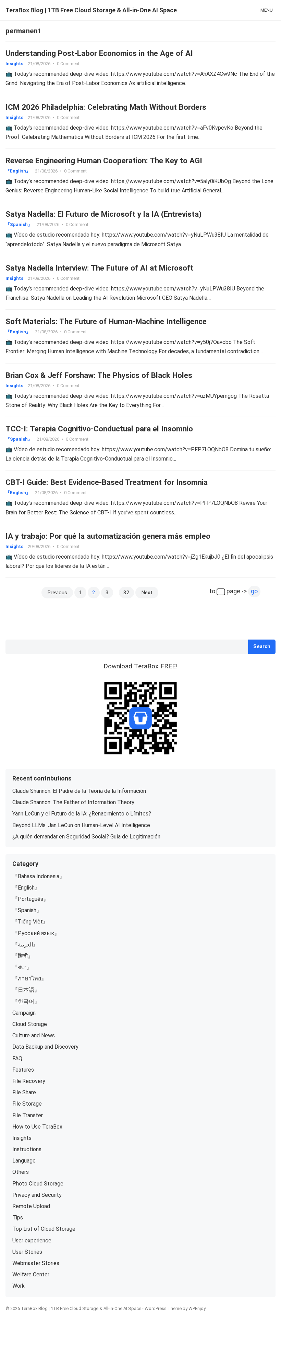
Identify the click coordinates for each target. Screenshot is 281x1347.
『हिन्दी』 (22, 956)
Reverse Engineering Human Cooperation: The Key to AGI (103, 160)
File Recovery (28, 1081)
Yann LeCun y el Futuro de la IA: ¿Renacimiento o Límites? (81, 813)
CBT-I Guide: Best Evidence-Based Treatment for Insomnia (106, 482)
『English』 (17, 171)
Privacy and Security (37, 1195)
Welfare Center (30, 1274)
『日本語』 (26, 990)
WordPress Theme (163, 1308)
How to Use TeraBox (37, 1126)
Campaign (24, 1013)
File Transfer (27, 1115)
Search (261, 646)
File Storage (27, 1103)
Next (146, 592)
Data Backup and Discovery (45, 1047)
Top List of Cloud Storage (43, 1229)
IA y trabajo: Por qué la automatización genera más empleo (107, 536)
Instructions (26, 1149)
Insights (14, 63)
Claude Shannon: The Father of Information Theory (73, 802)
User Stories (27, 1252)
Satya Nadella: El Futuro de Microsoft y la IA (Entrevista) (103, 214)
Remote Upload (31, 1206)
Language (24, 1160)
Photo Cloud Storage (37, 1183)
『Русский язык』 (36, 933)
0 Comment (68, 63)
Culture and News (33, 1035)
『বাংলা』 (22, 967)
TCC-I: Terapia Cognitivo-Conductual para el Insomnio (99, 428)
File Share (24, 1092)
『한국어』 (26, 1001)
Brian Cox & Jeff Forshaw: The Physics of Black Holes (98, 375)
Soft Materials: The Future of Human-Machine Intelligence (106, 321)
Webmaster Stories (35, 1263)
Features (23, 1069)
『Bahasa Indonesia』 (38, 876)
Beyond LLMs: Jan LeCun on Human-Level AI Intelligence (81, 825)
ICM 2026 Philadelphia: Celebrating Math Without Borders (105, 107)
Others (20, 1172)
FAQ (17, 1058)
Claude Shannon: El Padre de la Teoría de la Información (79, 791)
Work (18, 1286)
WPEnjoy (197, 1308)
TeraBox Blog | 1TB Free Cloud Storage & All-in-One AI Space (91, 10)
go (254, 591)
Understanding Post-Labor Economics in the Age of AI (99, 53)
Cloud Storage (29, 1024)
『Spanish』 (18, 224)
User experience (31, 1240)
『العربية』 (25, 944)
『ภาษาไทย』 (29, 978)
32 (126, 592)
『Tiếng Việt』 (30, 921)
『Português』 (30, 899)
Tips (17, 1217)
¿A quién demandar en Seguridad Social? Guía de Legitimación (86, 836)
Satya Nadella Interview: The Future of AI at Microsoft (99, 267)
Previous (57, 592)
